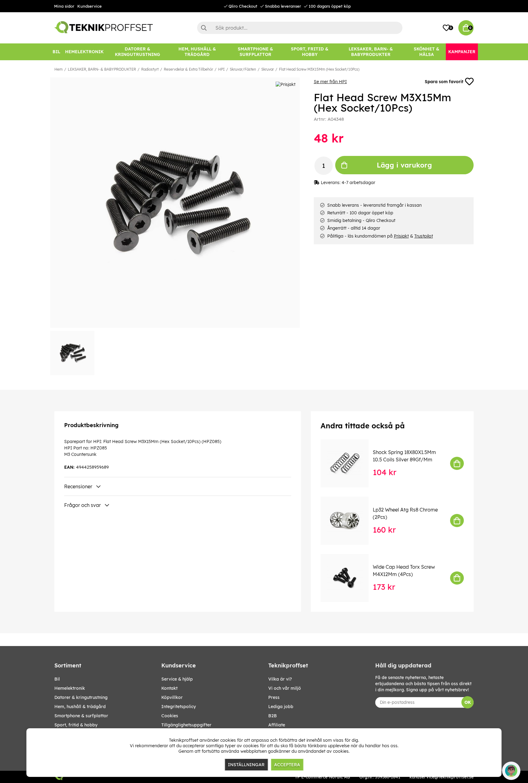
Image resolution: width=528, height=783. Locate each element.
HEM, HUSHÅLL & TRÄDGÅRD (80, 706)
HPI (221, 69)
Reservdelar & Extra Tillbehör (188, 69)
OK (467, 702)
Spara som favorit (444, 81)
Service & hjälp (177, 679)
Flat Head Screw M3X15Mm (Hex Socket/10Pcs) (319, 69)
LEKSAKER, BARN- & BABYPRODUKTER (102, 69)
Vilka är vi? (280, 679)
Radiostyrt (150, 69)
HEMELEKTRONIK (69, 688)
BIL (57, 679)
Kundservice (89, 6)
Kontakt (169, 688)
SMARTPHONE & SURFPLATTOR (81, 715)
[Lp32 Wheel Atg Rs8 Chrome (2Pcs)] (349, 521)
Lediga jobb (280, 706)
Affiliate (276, 725)
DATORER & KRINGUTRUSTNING (81, 697)
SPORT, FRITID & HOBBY (75, 725)
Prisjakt (401, 236)
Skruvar (267, 69)
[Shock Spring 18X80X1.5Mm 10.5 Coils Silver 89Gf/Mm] (349, 463)
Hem (58, 69)
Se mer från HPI (330, 81)
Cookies (169, 715)
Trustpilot (423, 236)
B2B (272, 715)
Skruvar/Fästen (243, 69)
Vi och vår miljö (284, 688)
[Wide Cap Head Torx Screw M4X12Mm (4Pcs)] (349, 578)
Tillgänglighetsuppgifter (186, 725)
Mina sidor (64, 6)
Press (274, 697)
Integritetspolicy (178, 706)
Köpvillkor (172, 697)
